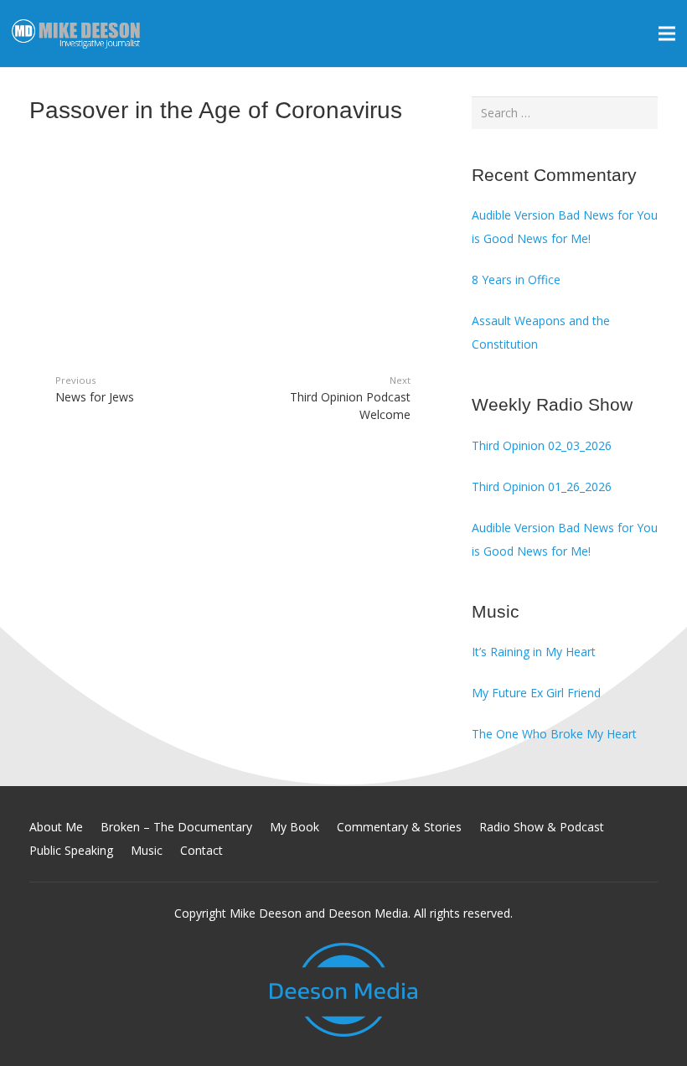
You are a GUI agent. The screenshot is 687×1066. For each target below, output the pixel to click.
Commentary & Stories (399, 827)
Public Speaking (71, 850)
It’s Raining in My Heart (534, 652)
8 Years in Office (516, 279)
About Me (56, 827)
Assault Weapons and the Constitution (541, 332)
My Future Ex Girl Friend (536, 693)
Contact (201, 850)
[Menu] (666, 33)
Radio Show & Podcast (541, 827)
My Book (294, 827)
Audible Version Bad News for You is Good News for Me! (565, 226)
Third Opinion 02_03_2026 (542, 445)
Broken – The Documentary (176, 827)
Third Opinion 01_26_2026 (542, 486)
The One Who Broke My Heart (554, 734)
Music (147, 850)
